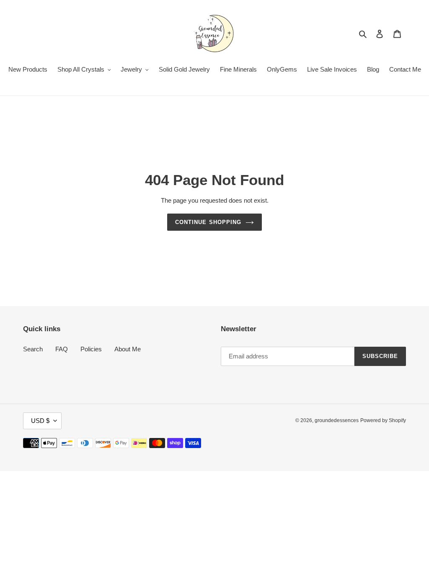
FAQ (61, 349)
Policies (91, 349)
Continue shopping (208, 222)
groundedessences (337, 420)
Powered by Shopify (383, 420)
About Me (127, 349)
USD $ (40, 420)
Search (33, 349)
